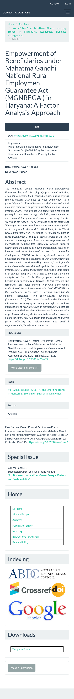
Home (11, 24)
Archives (24, 24)
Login (68, 3)
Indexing (17, 531)
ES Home (17, 508)
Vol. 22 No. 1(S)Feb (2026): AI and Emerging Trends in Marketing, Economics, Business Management (37, 31)
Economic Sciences (16, 12)
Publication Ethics (22, 525)
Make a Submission (22, 667)
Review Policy (20, 542)
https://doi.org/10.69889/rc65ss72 (34, 135)
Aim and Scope (20, 514)
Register (55, 3)
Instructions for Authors (26, 536)
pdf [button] (37, 126)
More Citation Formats (24, 367)
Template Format (21, 649)
